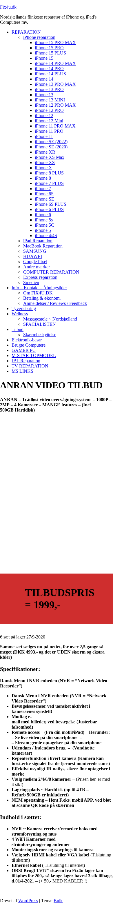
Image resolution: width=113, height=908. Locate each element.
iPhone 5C (44, 225)
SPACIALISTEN (39, 324)
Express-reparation (40, 277)
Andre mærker (36, 266)
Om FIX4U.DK (38, 292)
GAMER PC (24, 350)
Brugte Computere (28, 345)
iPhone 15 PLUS (50, 52)
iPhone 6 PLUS (49, 209)
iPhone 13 (44, 94)
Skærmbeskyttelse (39, 334)
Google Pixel (35, 261)
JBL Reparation (26, 360)
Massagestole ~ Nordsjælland (50, 318)
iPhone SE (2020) (51, 146)
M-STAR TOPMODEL (34, 355)
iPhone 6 (43, 214)
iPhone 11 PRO (49, 131)
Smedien (31, 282)
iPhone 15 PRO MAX (55, 42)
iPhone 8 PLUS (49, 172)
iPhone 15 (44, 58)
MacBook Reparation (43, 245)
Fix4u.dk (8, 7)
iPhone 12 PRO (49, 110)
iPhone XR (45, 152)
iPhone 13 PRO (49, 89)
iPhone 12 (44, 115)
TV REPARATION (30, 365)
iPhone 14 (44, 79)
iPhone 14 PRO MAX (55, 63)
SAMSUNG (34, 251)
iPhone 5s (44, 219)
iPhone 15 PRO (49, 47)
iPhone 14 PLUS (50, 73)
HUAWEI (32, 256)
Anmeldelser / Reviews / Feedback (55, 303)
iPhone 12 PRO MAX (55, 105)
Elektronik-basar (27, 339)
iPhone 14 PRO (49, 68)
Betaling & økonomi (42, 298)
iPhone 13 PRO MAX (55, 84)
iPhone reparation (39, 37)
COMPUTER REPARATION (51, 272)
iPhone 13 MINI (50, 99)
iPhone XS (45, 162)
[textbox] (56, 405)
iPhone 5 (43, 230)
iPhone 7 (43, 188)
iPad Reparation (37, 240)
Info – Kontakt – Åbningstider (39, 287)
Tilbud (17, 329)
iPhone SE (44, 198)
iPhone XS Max (49, 157)
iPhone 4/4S (46, 235)
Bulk (58, 900)
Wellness (20, 313)
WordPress (28, 900)
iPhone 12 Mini (49, 120)
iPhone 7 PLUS (49, 183)
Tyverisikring (24, 308)
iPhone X (43, 167)
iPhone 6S (44, 193)
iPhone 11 (44, 136)
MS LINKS (22, 371)
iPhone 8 (43, 178)
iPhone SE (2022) (51, 141)
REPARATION (26, 32)
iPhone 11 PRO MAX (55, 125)
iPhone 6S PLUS (50, 204)
